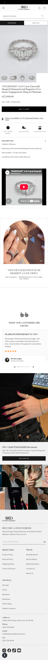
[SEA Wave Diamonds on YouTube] (14, 651)
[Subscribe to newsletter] (44, 541)
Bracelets (6, 594)
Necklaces (6, 599)
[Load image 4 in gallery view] (31, 77)
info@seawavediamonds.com (13, 634)
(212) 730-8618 (8, 640)
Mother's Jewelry (9, 608)
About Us (29, 573)
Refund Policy (7, 559)
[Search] (42, 15)
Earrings (5, 585)
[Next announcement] (43, 2)
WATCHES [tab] (36, 23)
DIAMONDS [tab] (12, 23)
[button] (3, 8)
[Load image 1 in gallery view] (4, 77)
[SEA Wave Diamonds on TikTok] (19, 651)
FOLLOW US (24, 458)
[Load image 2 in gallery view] (13, 77)
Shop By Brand (32, 555)
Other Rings (7, 604)
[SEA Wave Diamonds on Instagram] (4, 651)
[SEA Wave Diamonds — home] (24, 8)
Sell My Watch (31, 559)
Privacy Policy (7, 555)
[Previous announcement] (4, 2)
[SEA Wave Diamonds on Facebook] (9, 651)
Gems (4, 590)
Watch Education (32, 564)
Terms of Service (8, 569)
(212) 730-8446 (8, 627)
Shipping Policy (8, 564)
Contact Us (30, 569)
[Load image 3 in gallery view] (22, 77)
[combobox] (24, 16)
